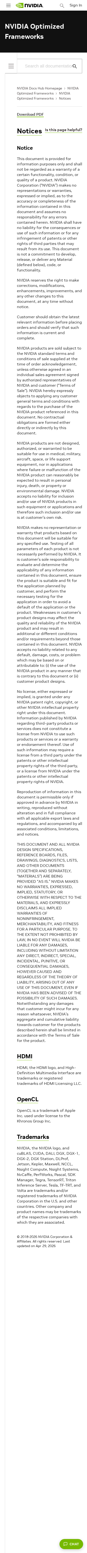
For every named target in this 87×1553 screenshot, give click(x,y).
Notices (65, 98)
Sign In (76, 5)
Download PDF (30, 114)
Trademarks (33, 1137)
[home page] (29, 5)
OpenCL (27, 1099)
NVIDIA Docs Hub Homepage (39, 88)
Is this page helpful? (63, 129)
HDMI (24, 1056)
